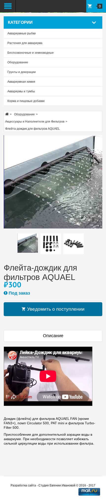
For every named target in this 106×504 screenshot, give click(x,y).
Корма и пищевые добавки (26, 101)
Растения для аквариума (24, 43)
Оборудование (17, 62)
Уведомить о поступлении (55, 309)
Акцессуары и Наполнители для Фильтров (34, 121)
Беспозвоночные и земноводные (30, 52)
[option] (28, 243)
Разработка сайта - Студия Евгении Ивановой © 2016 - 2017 (53, 485)
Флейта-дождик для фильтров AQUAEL (32, 128)
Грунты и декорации (21, 72)
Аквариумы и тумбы (21, 91)
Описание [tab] (53, 335)
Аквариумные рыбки (21, 33)
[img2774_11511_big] (53, 181)
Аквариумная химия (21, 81)
